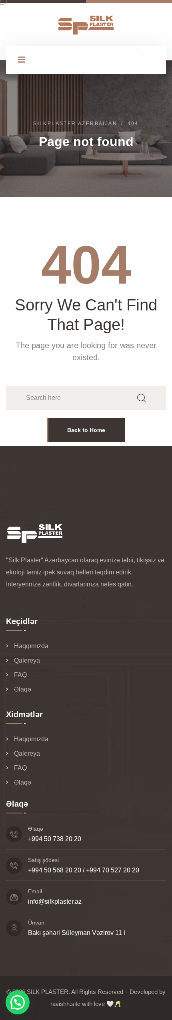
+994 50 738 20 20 (54, 838)
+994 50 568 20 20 (54, 870)
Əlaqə (22, 689)
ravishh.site (65, 1003)
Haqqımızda (31, 646)
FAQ (20, 674)
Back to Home (86, 430)
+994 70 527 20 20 (112, 870)
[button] (18, 1002)
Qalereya (27, 660)
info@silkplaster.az (55, 901)
